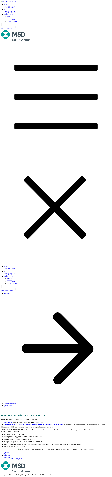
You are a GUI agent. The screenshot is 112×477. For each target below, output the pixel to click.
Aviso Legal (7, 455)
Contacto (9, 18)
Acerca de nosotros (9, 11)
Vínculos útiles (11, 19)
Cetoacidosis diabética (10, 403)
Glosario (9, 16)
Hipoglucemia (8, 405)
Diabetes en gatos (9, 8)
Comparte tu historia (10, 13)
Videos (6, 9)
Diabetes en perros (9, 6)
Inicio (5, 4)
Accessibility (7, 459)
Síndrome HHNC (8, 407)
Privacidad (7, 457)
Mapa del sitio (8, 454)
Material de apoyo (12, 21)
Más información (8, 14)
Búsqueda (6, 452)
